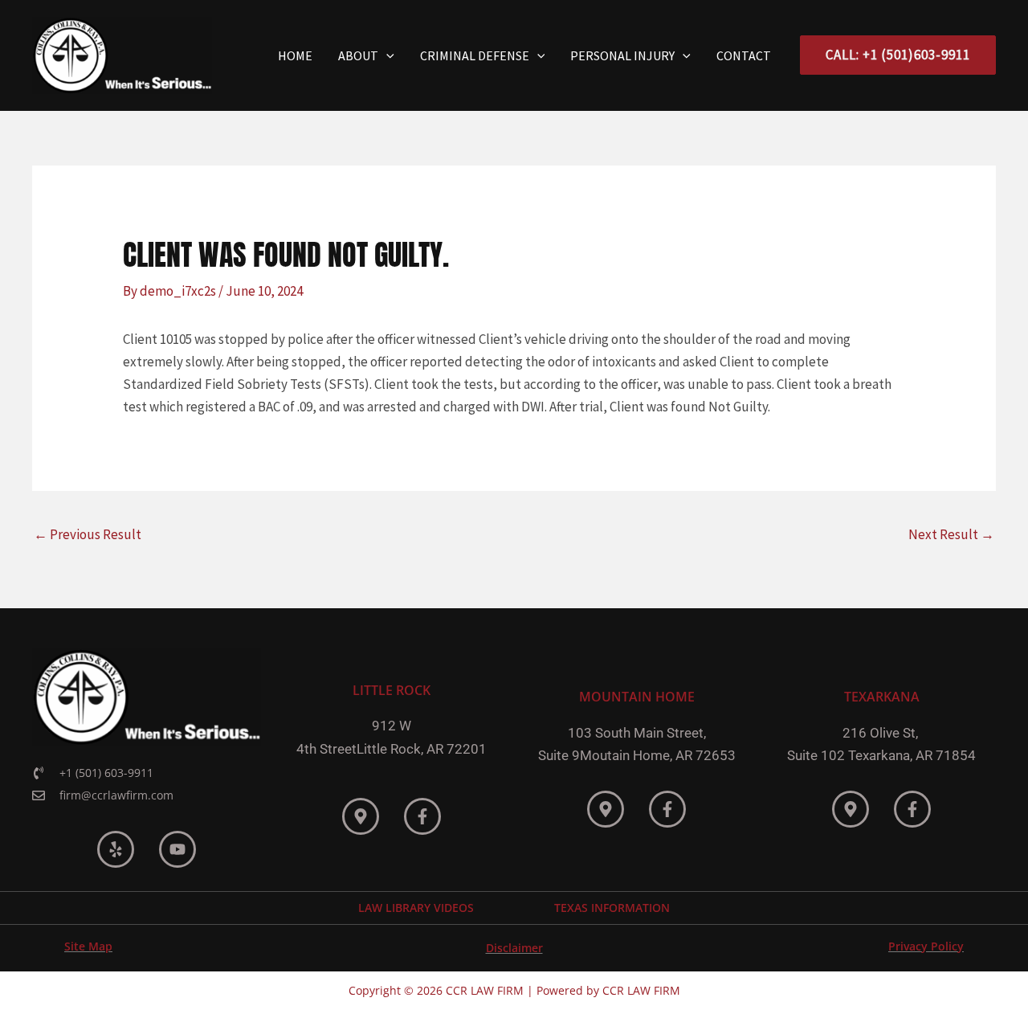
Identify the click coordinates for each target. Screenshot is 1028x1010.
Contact (743, 55)
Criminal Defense (474, 55)
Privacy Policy (926, 946)
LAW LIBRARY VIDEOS (416, 907)
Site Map (88, 946)
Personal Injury (622, 55)
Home (295, 55)
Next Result (951, 534)
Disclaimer (514, 947)
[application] (386, 55)
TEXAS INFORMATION (612, 907)
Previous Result (87, 534)
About (358, 55)
